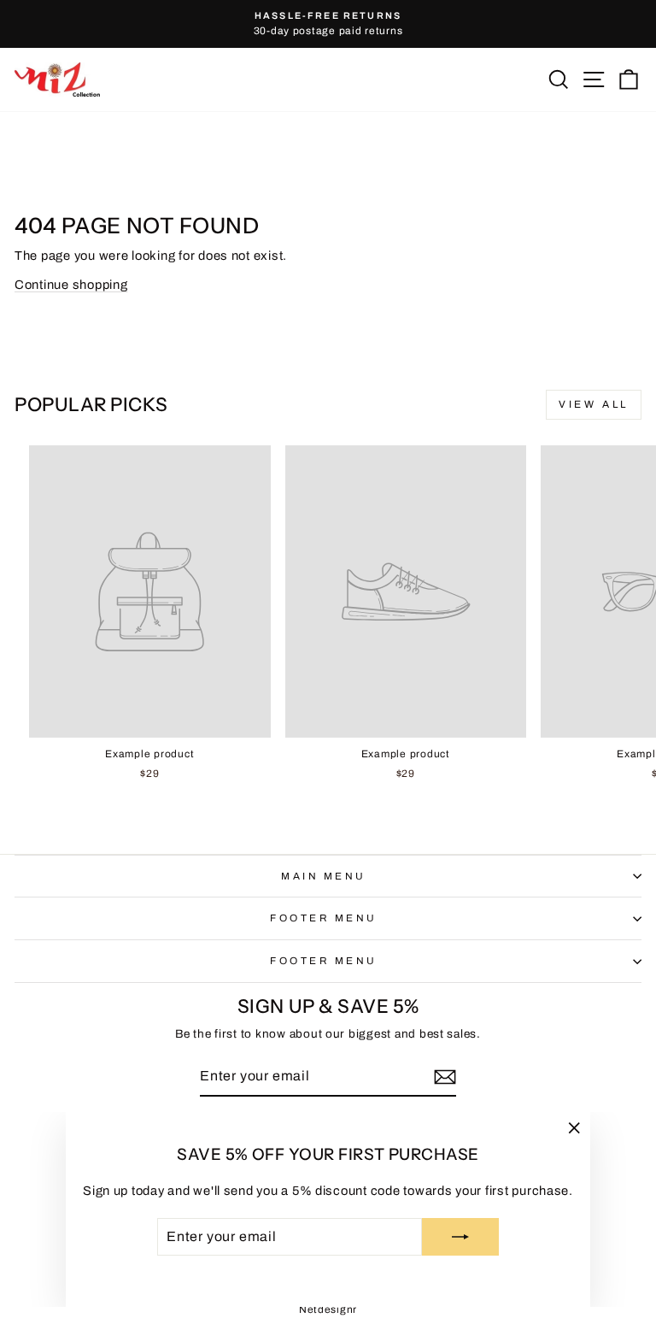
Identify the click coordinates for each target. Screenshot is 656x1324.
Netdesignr (328, 1309)
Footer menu (324, 918)
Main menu (323, 876)
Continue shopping (71, 284)
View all (594, 404)
